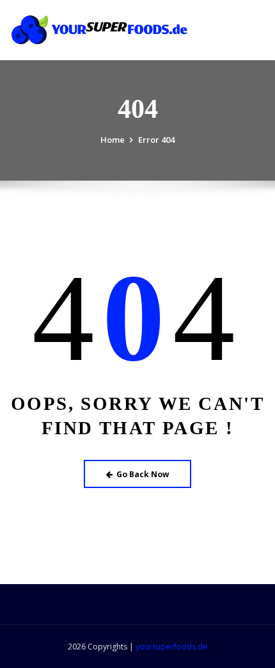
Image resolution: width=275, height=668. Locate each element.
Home (112, 139)
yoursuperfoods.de (172, 646)
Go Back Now (142, 474)
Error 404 (156, 139)
